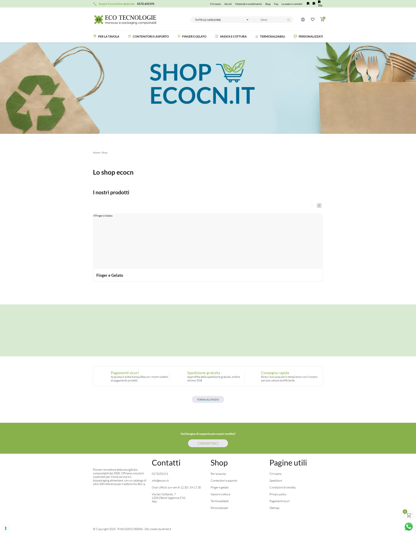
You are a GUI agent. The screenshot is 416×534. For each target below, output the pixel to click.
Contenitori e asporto (151, 36)
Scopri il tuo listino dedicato (117, 4)
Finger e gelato (220, 487)
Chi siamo (215, 3)
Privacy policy (277, 494)
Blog (267, 3)
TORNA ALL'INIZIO (208, 399)
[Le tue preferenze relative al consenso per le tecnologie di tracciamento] (6, 528)
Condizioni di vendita (282, 487)
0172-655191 (145, 4)
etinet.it (166, 529)
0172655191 (160, 473)
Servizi (228, 3)
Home (96, 152)
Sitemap (274, 508)
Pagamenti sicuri (279, 501)
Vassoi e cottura (233, 36)
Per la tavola (108, 36)
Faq (276, 3)
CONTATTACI (208, 443)
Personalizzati (311, 36)
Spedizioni (275, 480)
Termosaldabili (272, 36)
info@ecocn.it (160, 480)
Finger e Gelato (194, 36)
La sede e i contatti (292, 3)
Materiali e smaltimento (248, 3)
